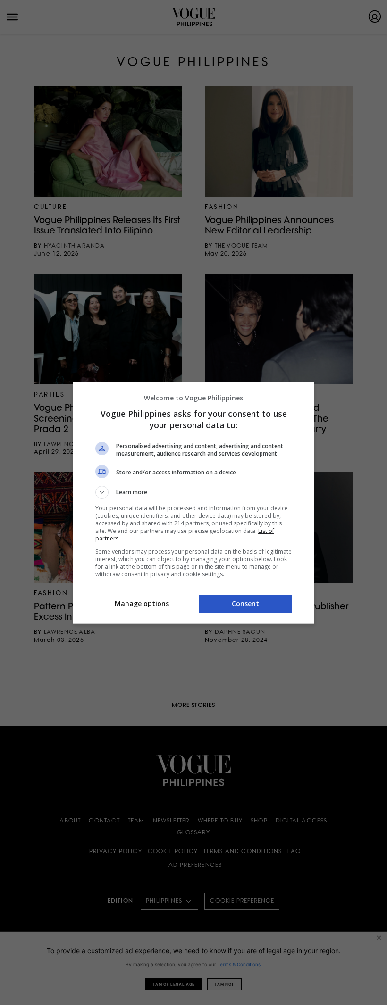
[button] (193, 492)
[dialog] (193, 503)
